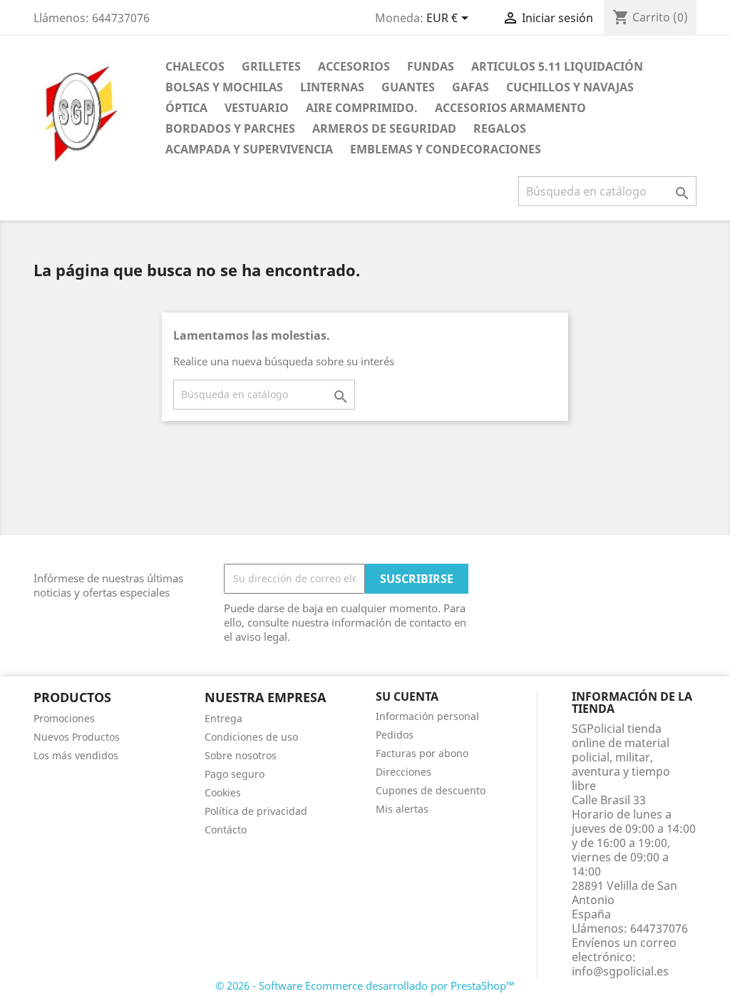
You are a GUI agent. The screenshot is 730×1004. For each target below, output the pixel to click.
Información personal (427, 716)
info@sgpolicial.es (620, 971)
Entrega (223, 718)
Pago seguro (234, 774)
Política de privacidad (256, 811)
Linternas (332, 87)
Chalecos (195, 66)
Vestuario (257, 108)
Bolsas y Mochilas (224, 87)
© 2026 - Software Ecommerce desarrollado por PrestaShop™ (365, 985)
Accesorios (354, 66)
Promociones (64, 718)
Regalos (499, 128)
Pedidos (394, 734)
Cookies (223, 792)
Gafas (470, 87)
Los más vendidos (76, 755)
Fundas (430, 66)
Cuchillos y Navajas (570, 87)
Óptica (186, 108)
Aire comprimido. (362, 108)
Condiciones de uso (251, 737)
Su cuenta (407, 696)
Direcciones (403, 772)
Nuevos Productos (77, 737)
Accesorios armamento (510, 108)
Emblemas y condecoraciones (445, 149)
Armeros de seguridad (384, 128)
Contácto (226, 829)
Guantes (408, 87)
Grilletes (271, 66)
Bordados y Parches (230, 128)
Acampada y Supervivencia (249, 149)
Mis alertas (402, 809)
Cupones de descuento (430, 790)
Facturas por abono (422, 753)
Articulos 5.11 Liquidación (557, 66)
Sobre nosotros (241, 755)
